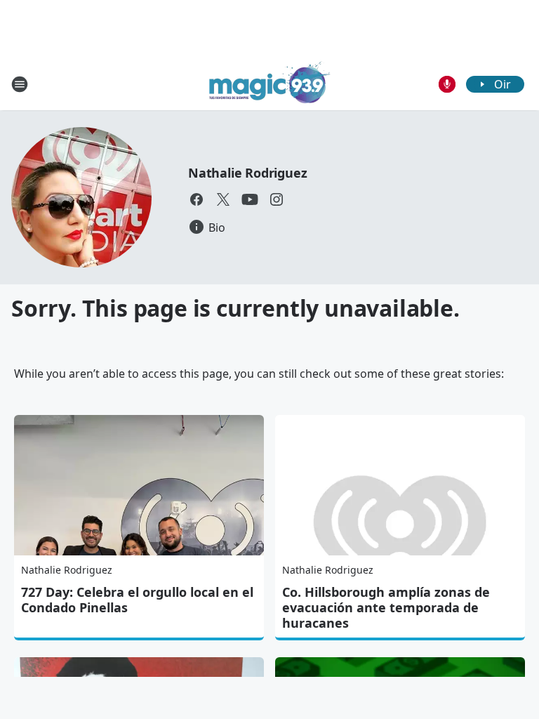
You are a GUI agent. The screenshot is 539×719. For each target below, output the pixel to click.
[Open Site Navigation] (19, 84)
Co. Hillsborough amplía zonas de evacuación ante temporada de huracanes (386, 607)
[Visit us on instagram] (276, 199)
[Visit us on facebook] (196, 199)
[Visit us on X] (223, 199)
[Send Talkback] (447, 84)
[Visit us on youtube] (249, 199)
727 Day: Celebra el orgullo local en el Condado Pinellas (137, 599)
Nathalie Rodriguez (247, 172)
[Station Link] (270, 84)
